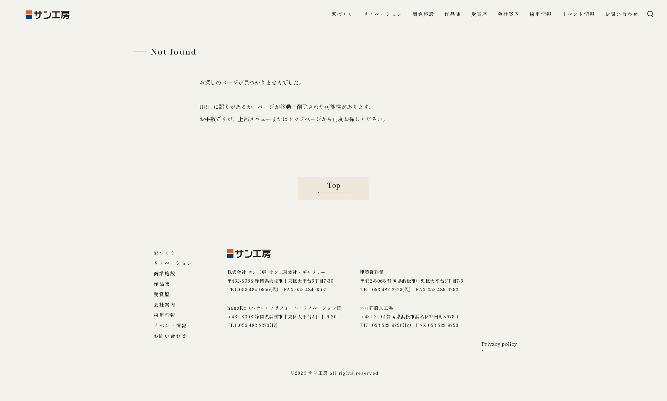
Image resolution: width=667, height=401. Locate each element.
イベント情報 (578, 14)
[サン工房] (249, 253)
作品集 (452, 14)
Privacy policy (499, 344)
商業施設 (423, 14)
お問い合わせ (622, 14)
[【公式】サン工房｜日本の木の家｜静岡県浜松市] (47, 14)
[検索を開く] (650, 14)
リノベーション (383, 14)
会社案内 (508, 14)
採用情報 (540, 14)
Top (333, 185)
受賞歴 (479, 14)
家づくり (342, 14)
